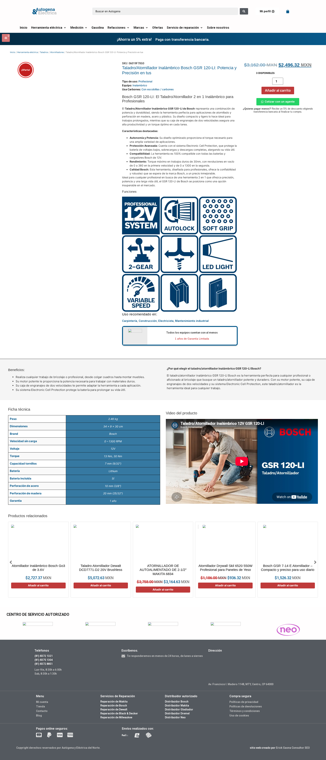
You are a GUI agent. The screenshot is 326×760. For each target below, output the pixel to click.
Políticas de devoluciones (245, 706)
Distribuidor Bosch (176, 701)
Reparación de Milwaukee (116, 717)
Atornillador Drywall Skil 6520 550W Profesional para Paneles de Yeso (225, 568)
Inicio (12, 52)
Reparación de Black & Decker (119, 713)
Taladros (44, 52)
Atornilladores (57, 52)
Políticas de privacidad (243, 701)
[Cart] (288, 11)
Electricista (166, 321)
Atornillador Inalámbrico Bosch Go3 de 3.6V (38, 568)
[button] (48, 28)
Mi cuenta (42, 701)
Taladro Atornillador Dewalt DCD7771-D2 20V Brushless (100, 568)
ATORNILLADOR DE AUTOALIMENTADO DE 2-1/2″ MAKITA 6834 (163, 570)
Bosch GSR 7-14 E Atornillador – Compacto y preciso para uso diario (287, 568)
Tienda (40, 706)
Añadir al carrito (278, 90)
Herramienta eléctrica (27, 52)
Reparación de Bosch (113, 705)
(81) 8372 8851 (44, 663)
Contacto (42, 710)
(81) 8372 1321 (44, 655)
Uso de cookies (239, 715)
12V (113, 448)
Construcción (148, 321)
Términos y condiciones (244, 710)
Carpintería (129, 321)
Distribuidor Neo (175, 717)
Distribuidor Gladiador (179, 709)
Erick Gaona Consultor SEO (293, 747)
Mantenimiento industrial (192, 321)
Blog (39, 715)
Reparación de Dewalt (113, 709)
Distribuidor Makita (177, 705)
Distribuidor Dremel (177, 713)
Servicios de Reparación (117, 696)
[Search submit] (244, 11)
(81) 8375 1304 (44, 659)
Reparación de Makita (114, 701)
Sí (113, 478)
